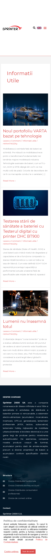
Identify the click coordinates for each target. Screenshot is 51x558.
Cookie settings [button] (11, 551)
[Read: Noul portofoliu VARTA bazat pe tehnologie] (25, 109)
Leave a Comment (12, 141)
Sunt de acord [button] (28, 551)
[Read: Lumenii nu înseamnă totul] (25, 303)
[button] (45, 28)
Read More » (9, 180)
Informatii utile (29, 141)
